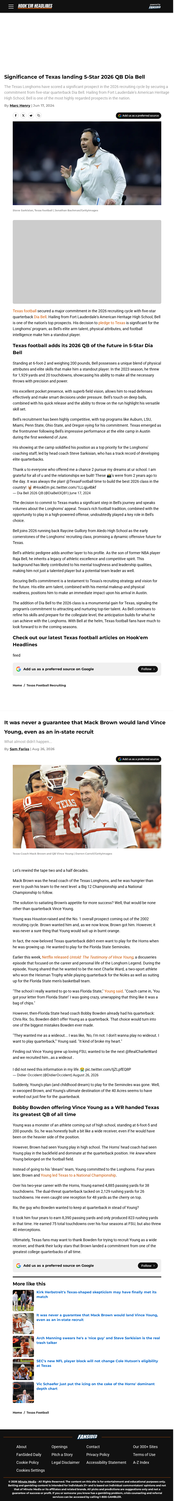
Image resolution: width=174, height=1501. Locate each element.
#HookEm (41, 487)
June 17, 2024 (80, 493)
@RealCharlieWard (141, 1051)
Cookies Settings (30, 1470)
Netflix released (87, 957)
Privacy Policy (97, 1454)
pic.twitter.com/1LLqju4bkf (73, 487)
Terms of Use (144, 1454)
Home (17, 685)
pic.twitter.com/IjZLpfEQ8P (108, 1069)
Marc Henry (20, 106)
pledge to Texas (111, 323)
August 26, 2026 (85, 1075)
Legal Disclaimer (66, 1462)
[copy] (39, 115)
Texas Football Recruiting (46, 685)
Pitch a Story (62, 1454)
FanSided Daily (28, 1454)
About (21, 1446)
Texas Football (38, 1412)
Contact (93, 1446)
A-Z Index (141, 1462)
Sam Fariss (19, 749)
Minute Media (27, 1481)
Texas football (24, 311)
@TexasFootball (79, 481)
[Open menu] (11, 6)
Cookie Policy (27, 1462)
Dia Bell (40, 317)
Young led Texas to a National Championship (78, 1175)
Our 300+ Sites (145, 1446)
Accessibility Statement (106, 1462)
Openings (59, 1446)
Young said (113, 991)
